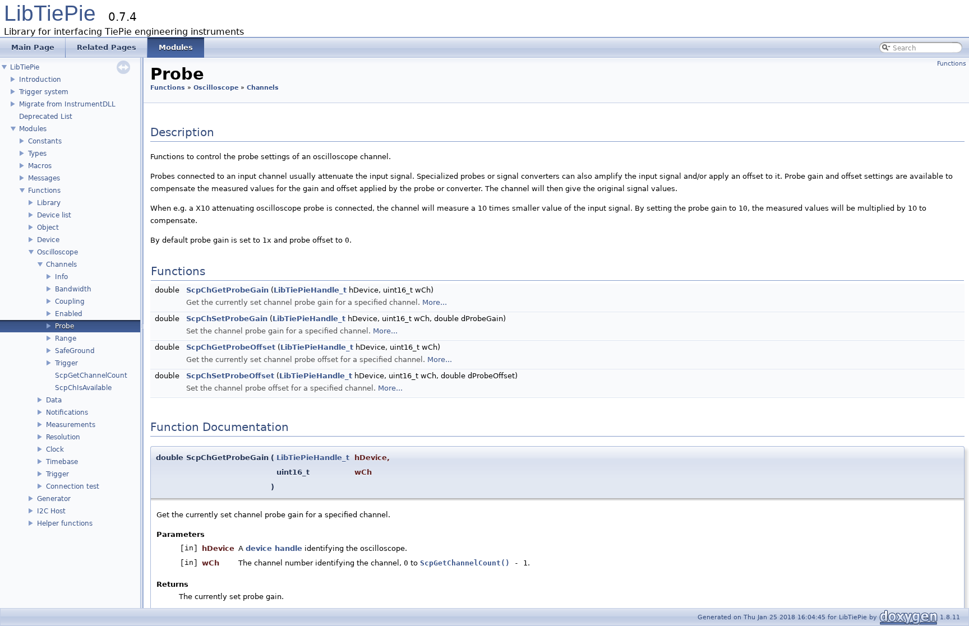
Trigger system (43, 92)
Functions (44, 190)
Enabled (68, 314)
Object (48, 227)
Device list (54, 215)
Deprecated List (45, 116)
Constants (45, 141)
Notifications (67, 412)
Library (49, 203)
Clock (55, 449)
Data (54, 400)
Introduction (40, 80)
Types (37, 153)
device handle (274, 548)
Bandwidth (73, 289)
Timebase (62, 462)
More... (434, 302)
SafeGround (75, 351)
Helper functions (65, 523)
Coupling (70, 301)
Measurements (70, 425)
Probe (64, 326)
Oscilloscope (57, 252)
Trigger (66, 363)
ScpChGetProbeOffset (230, 347)
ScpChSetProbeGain (226, 318)
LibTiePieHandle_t (310, 290)
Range (65, 338)
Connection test (72, 486)
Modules (33, 129)
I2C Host (51, 511)
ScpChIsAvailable (83, 388)
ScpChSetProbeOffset (230, 376)
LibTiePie (50, 13)
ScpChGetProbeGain (227, 290)
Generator (54, 499)
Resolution (63, 437)
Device (48, 240)
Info (61, 277)
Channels (61, 264)
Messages (44, 178)
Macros (40, 166)
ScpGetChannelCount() (465, 563)
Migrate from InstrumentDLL (67, 104)
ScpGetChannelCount (91, 375)
